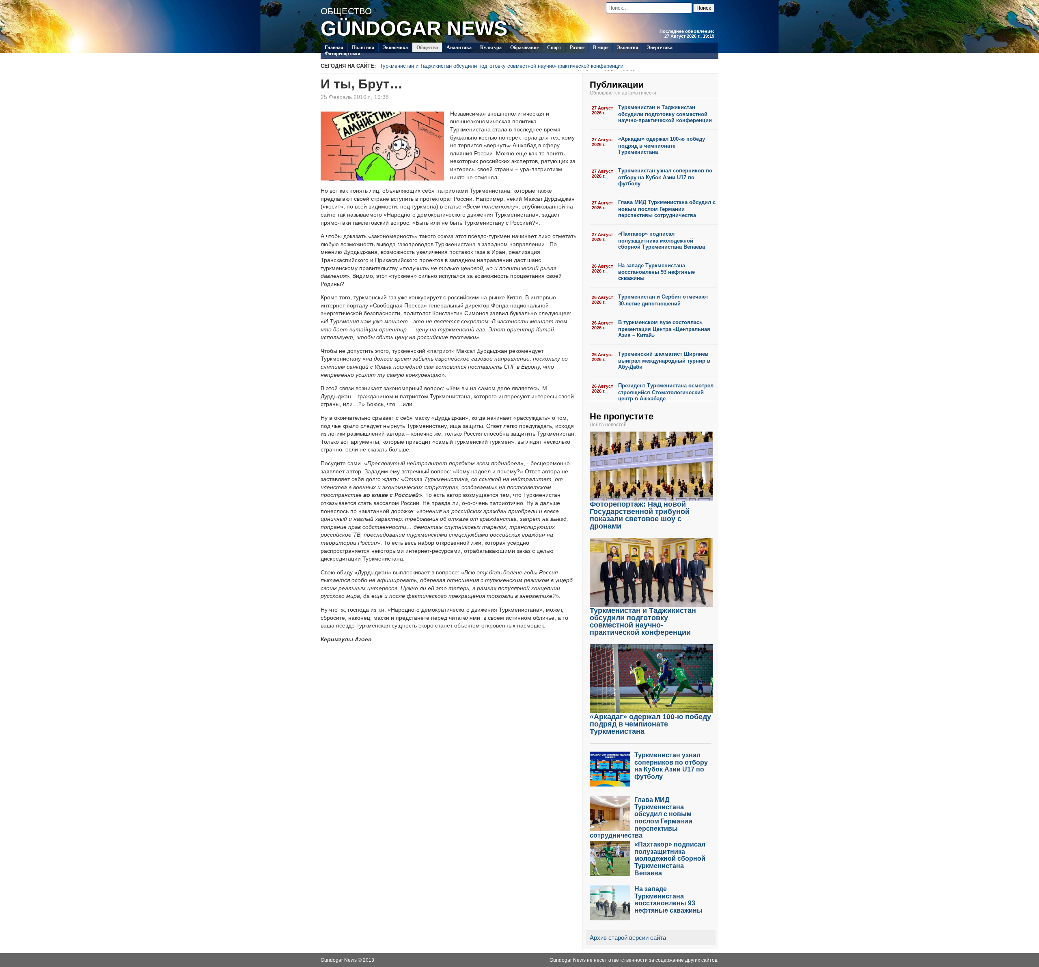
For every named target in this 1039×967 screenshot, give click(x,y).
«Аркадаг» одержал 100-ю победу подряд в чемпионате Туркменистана (661, 145)
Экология (627, 47)
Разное (577, 47)
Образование (524, 47)
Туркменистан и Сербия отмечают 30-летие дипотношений (663, 300)
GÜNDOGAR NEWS (414, 28)
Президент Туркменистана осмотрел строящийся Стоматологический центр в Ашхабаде (666, 392)
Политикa (363, 47)
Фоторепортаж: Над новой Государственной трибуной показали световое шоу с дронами (640, 515)
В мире (600, 47)
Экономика (395, 47)
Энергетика (660, 47)
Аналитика (459, 47)
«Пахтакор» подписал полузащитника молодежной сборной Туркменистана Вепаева (661, 240)
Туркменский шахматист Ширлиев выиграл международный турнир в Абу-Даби (664, 360)
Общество (427, 47)
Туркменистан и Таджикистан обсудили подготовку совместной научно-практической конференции (508, 67)
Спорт (554, 47)
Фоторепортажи (342, 53)
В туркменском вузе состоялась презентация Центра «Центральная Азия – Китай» (664, 328)
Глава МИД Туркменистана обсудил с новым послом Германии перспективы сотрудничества (667, 208)
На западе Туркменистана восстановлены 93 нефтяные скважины (656, 272)
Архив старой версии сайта (628, 937)
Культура (491, 47)
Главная (334, 47)
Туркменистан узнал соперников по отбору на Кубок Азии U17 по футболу (665, 177)
